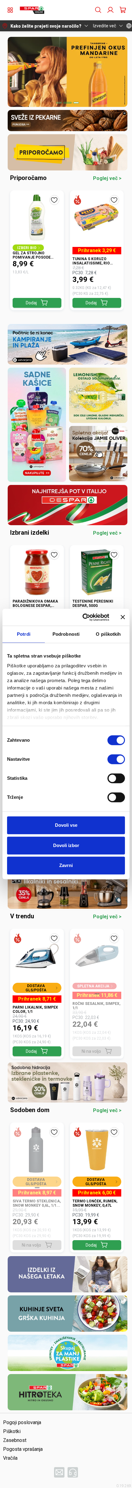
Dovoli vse (66, 825)
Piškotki (12, 1431)
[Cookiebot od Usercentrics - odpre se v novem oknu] (83, 617)
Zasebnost (14, 1440)
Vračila (10, 1458)
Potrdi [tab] (23, 634)
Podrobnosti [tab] (66, 634)
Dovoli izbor (66, 845)
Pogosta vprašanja (23, 1449)
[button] (32, 10)
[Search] (98, 10)
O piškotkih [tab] (108, 634)
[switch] (116, 759)
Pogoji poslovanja (22, 1422)
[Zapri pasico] (123, 617)
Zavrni (66, 865)
